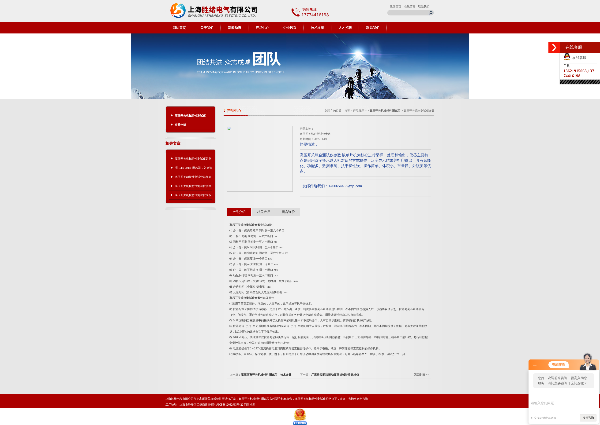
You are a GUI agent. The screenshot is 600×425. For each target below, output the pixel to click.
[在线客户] (554, 47)
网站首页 (179, 27)
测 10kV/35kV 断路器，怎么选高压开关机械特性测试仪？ (193, 169)
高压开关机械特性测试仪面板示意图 (193, 197)
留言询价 (288, 212)
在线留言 (409, 6)
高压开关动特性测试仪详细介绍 (193, 178)
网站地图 (249, 404)
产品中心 (262, 27)
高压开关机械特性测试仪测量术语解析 (193, 187)
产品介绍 (239, 212)
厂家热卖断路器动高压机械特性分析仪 (335, 374)
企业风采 (289, 27)
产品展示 (358, 110)
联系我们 (423, 6)
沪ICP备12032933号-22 (229, 404)
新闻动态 (234, 27)
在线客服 (578, 58)
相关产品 (263, 212)
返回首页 (395, 6)
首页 (347, 110)
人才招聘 (345, 27)
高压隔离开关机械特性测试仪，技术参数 (266, 374)
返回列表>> (421, 374)
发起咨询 (588, 417)
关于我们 (207, 27)
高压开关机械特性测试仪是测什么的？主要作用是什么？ (193, 160)
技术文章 (317, 27)
